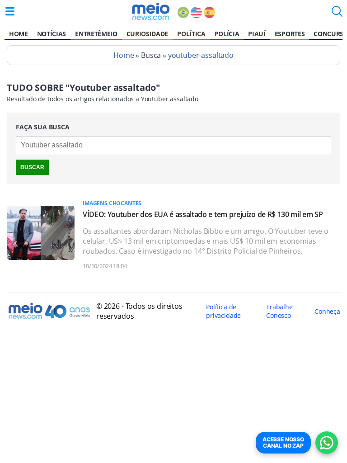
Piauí (256, 33)
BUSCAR (32, 167)
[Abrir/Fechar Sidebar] (10, 11)
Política (191, 33)
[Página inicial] (150, 11)
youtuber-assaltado (201, 55)
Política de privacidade (223, 311)
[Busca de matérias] (337, 14)
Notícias (51, 33)
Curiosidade (147, 33)
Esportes (290, 33)
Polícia (227, 33)
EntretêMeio (96, 33)
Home (18, 33)
